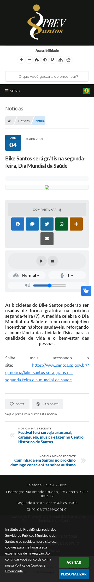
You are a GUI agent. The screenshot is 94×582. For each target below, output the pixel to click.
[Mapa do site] (60, 60)
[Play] (41, 261)
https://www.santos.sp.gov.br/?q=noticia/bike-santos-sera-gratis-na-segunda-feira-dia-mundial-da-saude (47, 372)
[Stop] (53, 261)
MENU (15, 91)
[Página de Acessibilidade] (68, 60)
